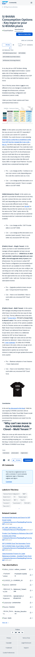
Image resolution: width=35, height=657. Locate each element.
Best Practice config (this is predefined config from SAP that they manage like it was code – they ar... (16, 142)
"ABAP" (24, 494)
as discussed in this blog (16, 408)
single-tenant (24, 453)
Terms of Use (26, 638)
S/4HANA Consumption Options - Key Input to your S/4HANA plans (17, 21)
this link (26, 206)
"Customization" (17, 503)
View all (4, 623)
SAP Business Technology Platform (11, 60)
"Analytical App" (22, 497)
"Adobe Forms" (6, 497)
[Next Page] (19, 508)
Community (12, 2)
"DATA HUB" (27, 503)
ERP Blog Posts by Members (11, 7)
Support (26, 647)
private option (15, 453)
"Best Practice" (6, 500)
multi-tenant (6, 453)
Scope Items (12, 318)
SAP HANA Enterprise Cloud (9, 53)
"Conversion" (6, 503)
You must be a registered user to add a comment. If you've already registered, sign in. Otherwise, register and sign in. (16, 475)
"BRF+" (15, 500)
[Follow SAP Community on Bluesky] (16, 632)
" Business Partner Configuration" (11, 494)
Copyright (9, 643)
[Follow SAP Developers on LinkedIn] (22, 632)
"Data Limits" (6, 506)
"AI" (14, 497)
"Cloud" (22, 500)
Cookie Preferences (9, 652)
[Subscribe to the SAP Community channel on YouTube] (19, 632)
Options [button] (17, 37)
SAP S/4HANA (22, 53)
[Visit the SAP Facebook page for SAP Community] (12, 632)
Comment (9, 481)
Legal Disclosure (26, 643)
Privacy (9, 638)
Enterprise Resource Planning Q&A (14, 529)
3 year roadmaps (9, 342)
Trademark (9, 647)
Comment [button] (28, 460)
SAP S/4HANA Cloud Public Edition (11, 56)
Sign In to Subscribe (24, 34)
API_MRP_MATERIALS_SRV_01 (12, 527)
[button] (9, 48)
